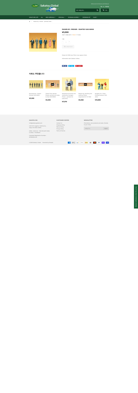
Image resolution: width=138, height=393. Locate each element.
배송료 (74, 34)
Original (61, 17)
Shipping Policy (60, 125)
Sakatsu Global (37, 142)
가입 (101, 6)
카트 (106, 10)
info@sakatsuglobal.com (35, 123)
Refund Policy (60, 127)
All (42, 17)
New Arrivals (50, 17)
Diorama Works (73, 17)
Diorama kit (86, 17)
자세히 (94, 17)
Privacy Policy (60, 128)
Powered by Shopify (47, 142)
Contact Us (59, 123)
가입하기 (106, 128)
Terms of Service (60, 130)
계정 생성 (107, 6)
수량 (63, 39)
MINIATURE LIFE (33, 17)
